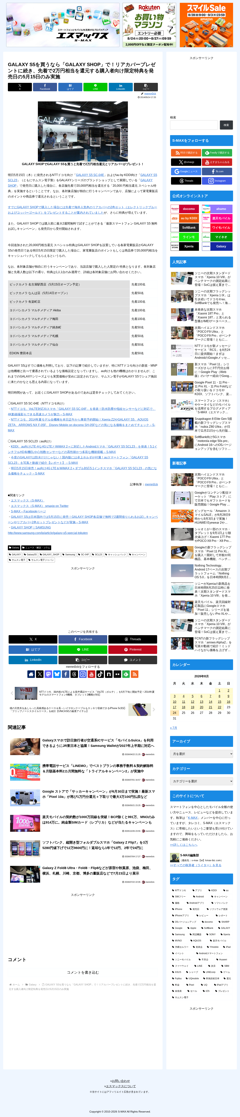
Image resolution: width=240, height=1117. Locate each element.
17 (174, 707)
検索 (173, 117)
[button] (146, 87)
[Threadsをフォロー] (74, 674)
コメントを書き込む (83, 972)
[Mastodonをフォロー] (48, 674)
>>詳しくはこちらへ (183, 844)
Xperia (189, 246)
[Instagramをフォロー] (83, 674)
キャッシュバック (117, 554)
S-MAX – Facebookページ (28, 511)
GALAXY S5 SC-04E (90, 175)
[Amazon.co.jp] (206, 24)
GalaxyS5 (32, 554)
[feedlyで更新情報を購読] (126, 674)
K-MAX (193, 817)
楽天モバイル (221, 218)
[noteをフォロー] (108, 674)
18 (183, 707)
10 (174, 701)
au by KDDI (189, 218)
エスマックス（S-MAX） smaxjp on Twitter (39, 506)
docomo (189, 208)
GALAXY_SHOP (51, 554)
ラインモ (189, 237)
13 (201, 701)
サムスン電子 (18, 560)
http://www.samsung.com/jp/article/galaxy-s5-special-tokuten (48, 533)
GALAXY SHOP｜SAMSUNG (31, 527)
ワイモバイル (221, 227)
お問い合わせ (121, 1081)
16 (228, 701)
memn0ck (151, 484)
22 (219, 707)
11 (183, 701)
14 (210, 701)
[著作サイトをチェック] (31, 674)
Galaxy (15, 547)
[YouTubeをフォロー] (91, 674)
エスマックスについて (121, 1086)
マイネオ (221, 237)
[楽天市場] (149, 24)
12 (192, 701)
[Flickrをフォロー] (117, 674)
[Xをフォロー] (40, 674)
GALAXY (16, 554)
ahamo (221, 208)
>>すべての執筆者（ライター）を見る (195, 865)
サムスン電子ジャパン (42, 560)
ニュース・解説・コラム (37, 547)
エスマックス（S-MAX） (27, 500)
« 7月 (173, 727)
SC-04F (85, 554)
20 (201, 707)
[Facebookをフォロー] (65, 674)
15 (219, 701)
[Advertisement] (83, 597)
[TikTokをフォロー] (100, 674)
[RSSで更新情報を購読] (134, 674)
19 (192, 707)
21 (210, 707)
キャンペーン (138, 554)
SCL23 (98, 554)
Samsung (70, 554)
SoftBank (189, 227)
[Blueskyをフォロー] (57, 674)
